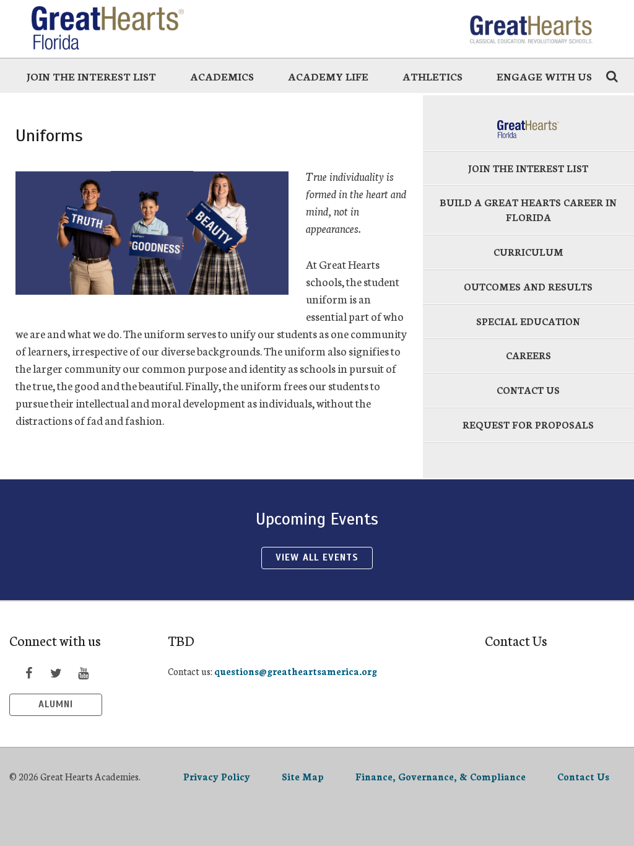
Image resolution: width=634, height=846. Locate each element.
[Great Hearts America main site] (530, 28)
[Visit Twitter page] (56, 672)
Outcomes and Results (528, 286)
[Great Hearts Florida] (117, 28)
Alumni (55, 704)
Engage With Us (544, 76)
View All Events (317, 557)
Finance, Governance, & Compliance (440, 776)
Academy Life (328, 76)
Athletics (432, 76)
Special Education (528, 321)
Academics (222, 76)
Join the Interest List (91, 76)
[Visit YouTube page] (83, 672)
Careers (528, 355)
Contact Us (528, 389)
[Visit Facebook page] (28, 672)
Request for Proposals (528, 424)
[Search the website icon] (612, 75)
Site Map (303, 776)
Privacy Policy (216, 776)
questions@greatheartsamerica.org (295, 671)
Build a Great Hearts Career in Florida (528, 210)
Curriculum (528, 251)
